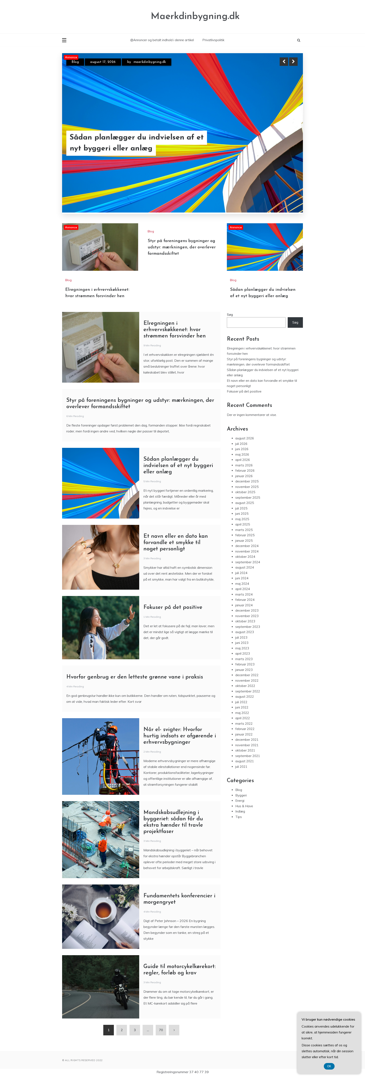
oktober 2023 (245, 642)
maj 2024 (242, 605)
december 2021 (247, 761)
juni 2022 (241, 728)
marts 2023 (244, 680)
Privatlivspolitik (213, 40)
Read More (286, 143)
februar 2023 (245, 685)
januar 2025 (244, 562)
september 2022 (247, 712)
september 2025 (247, 519)
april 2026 (242, 481)
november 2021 (247, 766)
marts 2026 (244, 486)
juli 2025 (241, 529)
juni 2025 (241, 535)
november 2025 (247, 508)
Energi (239, 822)
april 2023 (242, 675)
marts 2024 (244, 615)
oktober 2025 (245, 513)
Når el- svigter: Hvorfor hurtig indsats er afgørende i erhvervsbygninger (179, 757)
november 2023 (247, 637)
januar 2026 (244, 497)
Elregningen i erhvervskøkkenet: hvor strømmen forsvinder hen (136, 143)
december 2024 (247, 567)
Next (293, 61)
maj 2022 (242, 734)
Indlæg (240, 832)
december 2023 (247, 632)
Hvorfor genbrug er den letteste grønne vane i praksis (134, 698)
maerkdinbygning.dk (149, 62)
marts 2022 (244, 745)
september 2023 (247, 648)
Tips (238, 838)
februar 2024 (245, 621)
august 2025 (244, 524)
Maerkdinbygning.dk (195, 16)
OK (329, 1066)
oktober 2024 (245, 578)
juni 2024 (241, 599)
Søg (230, 336)
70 (161, 1051)
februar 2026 (245, 492)
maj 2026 (242, 476)
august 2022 (244, 718)
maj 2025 (242, 540)
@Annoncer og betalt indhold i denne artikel (162, 40)
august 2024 (244, 588)
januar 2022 (244, 755)
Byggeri (241, 816)
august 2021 (244, 782)
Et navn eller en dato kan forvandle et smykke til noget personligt (175, 564)
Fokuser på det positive (172, 628)
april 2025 (242, 545)
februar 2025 (245, 556)
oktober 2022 (245, 707)
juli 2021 (241, 788)
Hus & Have (244, 827)
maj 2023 (242, 669)
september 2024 (247, 583)
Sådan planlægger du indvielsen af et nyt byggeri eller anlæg (178, 487)
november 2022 (247, 702)
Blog (75, 62)
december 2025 (247, 502)
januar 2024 (244, 626)
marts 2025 (244, 551)
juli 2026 (241, 465)
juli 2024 (241, 594)
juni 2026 (241, 470)
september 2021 (247, 777)
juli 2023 (241, 659)
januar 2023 (244, 691)
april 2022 (242, 739)
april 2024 (242, 610)
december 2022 (247, 696)
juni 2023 (241, 664)
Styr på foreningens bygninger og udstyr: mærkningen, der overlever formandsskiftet (182, 268)
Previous (284, 61)
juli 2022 (241, 723)
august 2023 (244, 653)
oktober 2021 (245, 771)
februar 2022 (245, 750)
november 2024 (247, 572)
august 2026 (244, 459)
